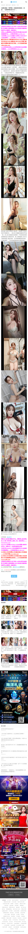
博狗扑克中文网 (7, 901)
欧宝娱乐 (12, 912)
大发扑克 (11, 894)
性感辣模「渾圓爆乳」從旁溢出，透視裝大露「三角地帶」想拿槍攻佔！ (7, 617)
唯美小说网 (9, 918)
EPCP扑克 (24, 921)
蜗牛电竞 (6, 905)
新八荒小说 (23, 907)
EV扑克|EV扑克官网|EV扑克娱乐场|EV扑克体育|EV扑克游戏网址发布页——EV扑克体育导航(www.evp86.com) (14, 557)
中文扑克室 (14, 901)
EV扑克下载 (15, 919)
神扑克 (3, 909)
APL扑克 (11, 921)
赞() (15, 576)
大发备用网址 (16, 923)
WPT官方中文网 (17, 921)
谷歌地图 (22, 931)
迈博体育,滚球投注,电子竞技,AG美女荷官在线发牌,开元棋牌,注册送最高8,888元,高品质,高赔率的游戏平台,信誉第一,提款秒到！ (14, 28)
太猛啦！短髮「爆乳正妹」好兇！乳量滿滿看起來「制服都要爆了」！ (20, 632)
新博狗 (12, 903)
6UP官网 (10, 910)
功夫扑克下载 (9, 923)
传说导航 (13, 916)
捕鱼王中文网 (22, 903)
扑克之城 (14, 918)
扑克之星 (24, 918)
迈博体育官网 (6, 912)
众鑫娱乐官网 (4, 910)
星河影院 (3, 918)
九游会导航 (22, 912)
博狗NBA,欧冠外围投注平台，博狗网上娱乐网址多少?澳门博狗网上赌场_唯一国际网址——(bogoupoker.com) (14, 540)
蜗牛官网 (13, 914)
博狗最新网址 (9, 909)
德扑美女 (14, 5)
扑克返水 (16, 903)
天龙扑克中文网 (6, 903)
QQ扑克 (11, 928)
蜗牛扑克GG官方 (16, 909)
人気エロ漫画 (7, 914)
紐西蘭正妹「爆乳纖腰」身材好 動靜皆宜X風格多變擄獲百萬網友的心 (20, 665)
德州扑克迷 (14, 2)
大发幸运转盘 (23, 927)
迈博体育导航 (23, 910)
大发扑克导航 (16, 910)
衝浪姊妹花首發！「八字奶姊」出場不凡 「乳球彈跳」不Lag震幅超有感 (20, 648)
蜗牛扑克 (4, 923)
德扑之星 (5, 919)
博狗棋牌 (21, 905)
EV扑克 (17, 894)
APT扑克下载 (5, 921)
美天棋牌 (16, 905)
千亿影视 (18, 916)
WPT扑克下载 (22, 919)
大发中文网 (4, 927)
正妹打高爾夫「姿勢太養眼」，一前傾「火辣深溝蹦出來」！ (20, 617)
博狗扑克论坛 (5, 907)
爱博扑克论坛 (12, 907)
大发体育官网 (23, 923)
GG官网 (17, 914)
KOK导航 (17, 912)
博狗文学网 (23, 909)
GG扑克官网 (6, 925)
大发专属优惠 (16, 927)
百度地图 (14, 931)
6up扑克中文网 (23, 900)
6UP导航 (9, 900)
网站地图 (18, 931)
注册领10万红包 (6, 916)
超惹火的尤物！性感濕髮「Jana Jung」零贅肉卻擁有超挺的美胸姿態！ (7, 584)
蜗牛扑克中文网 (21, 901)
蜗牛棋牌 (11, 905)
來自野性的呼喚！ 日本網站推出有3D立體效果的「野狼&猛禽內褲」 (7, 665)
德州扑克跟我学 (15, 900)
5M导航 (22, 914)
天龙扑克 (19, 918)
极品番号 (9, 537)
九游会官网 (12, 925)
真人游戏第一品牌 (20, 925)
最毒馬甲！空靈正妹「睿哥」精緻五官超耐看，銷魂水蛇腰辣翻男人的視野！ (21, 584)
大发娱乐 (10, 927)
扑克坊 (9, 919)
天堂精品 (23, 916)
